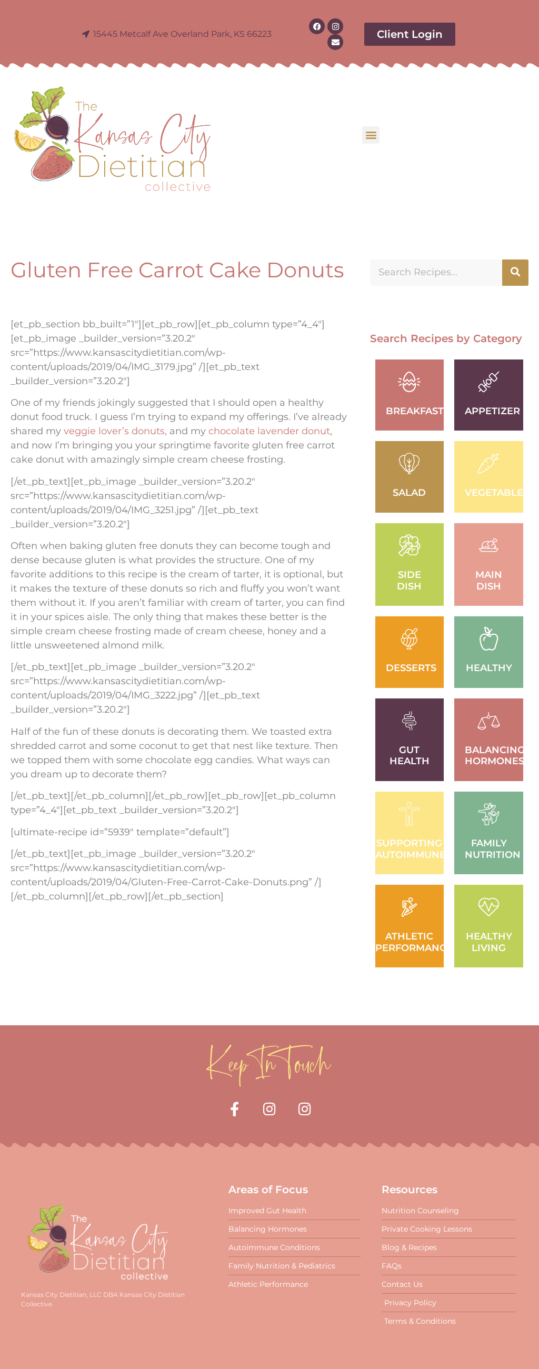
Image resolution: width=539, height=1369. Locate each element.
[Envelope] (335, 42)
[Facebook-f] (234, 1109)
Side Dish (409, 580)
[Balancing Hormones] (489, 721)
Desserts (411, 668)
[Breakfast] (409, 382)
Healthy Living (489, 942)
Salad (409, 492)
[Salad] (409, 463)
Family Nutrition (493, 849)
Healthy (489, 668)
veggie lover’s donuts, (115, 431)
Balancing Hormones (495, 755)
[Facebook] (317, 26)
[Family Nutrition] (489, 814)
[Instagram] (335, 26)
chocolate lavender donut (269, 431)
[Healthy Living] (489, 907)
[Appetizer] (489, 382)
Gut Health (410, 755)
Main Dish (488, 580)
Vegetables (497, 492)
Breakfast (415, 411)
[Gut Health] (409, 721)
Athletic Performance (414, 942)
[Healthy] (489, 639)
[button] (371, 135)
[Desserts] (409, 639)
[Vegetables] (489, 463)
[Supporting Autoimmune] (409, 814)
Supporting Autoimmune (410, 849)
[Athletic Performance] (409, 907)
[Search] (515, 272)
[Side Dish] (409, 545)
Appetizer (492, 411)
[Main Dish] (489, 545)
